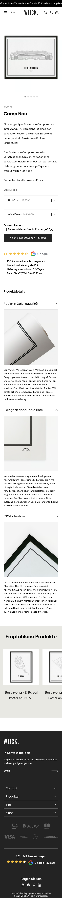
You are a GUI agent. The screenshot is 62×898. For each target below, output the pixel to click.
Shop (13, 12)
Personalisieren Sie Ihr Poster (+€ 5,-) (30, 229)
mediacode (43, 896)
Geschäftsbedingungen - (22, 893)
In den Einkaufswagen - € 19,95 (28, 238)
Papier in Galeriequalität (21, 304)
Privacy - (39, 893)
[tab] (25, 96)
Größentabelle (10, 190)
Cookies (47, 893)
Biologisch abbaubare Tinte (23, 410)
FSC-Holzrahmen (15, 516)
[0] (57, 13)
